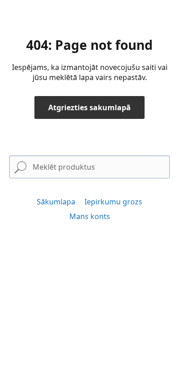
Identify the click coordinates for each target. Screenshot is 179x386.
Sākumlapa (56, 202)
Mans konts (89, 216)
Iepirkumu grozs (113, 202)
